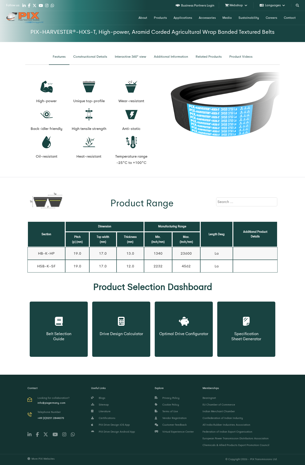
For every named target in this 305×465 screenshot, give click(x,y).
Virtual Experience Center (177, 431)
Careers (271, 18)
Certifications (106, 418)
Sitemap (103, 404)
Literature (104, 411)
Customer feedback (174, 425)
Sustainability (248, 18)
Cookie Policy (170, 404)
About (142, 18)
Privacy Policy (170, 398)
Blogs (101, 398)
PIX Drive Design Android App (116, 431)
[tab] (59, 57)
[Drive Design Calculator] (121, 317)
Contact (290, 18)
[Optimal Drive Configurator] (183, 317)
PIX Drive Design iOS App (113, 425)
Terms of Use (169, 411)
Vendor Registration (174, 418)
